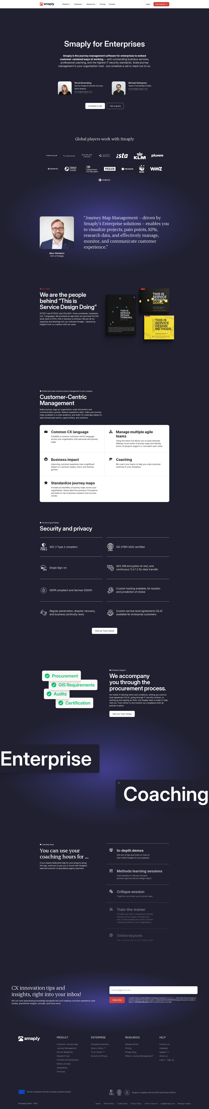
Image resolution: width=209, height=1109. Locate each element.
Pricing (102, 4)
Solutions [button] (78, 4)
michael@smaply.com (138, 89)
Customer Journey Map (67, 1044)
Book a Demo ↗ (98, 1048)
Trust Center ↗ (98, 1052)
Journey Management (67, 1048)
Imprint (98, 1104)
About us (163, 1056)
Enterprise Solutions (100, 1044)
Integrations (62, 1068)
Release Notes (131, 1044)
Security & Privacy (99, 1056)
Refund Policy (109, 1104)
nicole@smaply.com (83, 92)
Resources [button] (91, 4)
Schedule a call (95, 106)
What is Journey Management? (139, 1056)
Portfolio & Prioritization (68, 1060)
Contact (112, 4)
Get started (161, 4)
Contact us (164, 1044)
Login (148, 4)
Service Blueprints (65, 1052)
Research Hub (63, 1056)
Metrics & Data (63, 1064)
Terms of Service (151, 1104)
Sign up (170, 1060)
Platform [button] (65, 4)
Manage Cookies (184, 1104)
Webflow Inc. (171, 998)
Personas (61, 1071)
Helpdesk (163, 1048)
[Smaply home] (47, 4)
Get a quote (115, 106)
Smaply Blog (130, 1052)
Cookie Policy (122, 1104)
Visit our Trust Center (104, 631)
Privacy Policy (136, 1104)
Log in (162, 1060)
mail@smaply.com (168, 1104)
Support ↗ (164, 1052)
